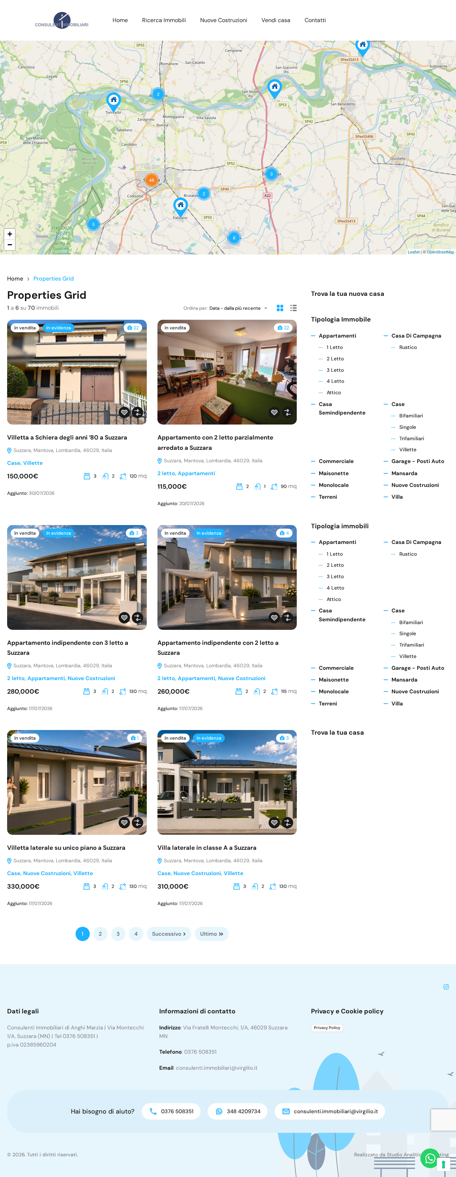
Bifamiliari (411, 415)
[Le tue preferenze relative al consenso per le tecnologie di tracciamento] (443, 1164)
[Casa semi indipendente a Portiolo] (274, 89)
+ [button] (9, 234)
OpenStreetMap (440, 252)
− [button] (9, 244)
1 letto (335, 347)
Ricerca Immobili (164, 20)
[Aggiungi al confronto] (137, 412)
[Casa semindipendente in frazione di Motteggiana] (113, 102)
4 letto (335, 381)
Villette (33, 463)
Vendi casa (275, 20)
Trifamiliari (411, 438)
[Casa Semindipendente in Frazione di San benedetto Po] (362, 47)
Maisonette (334, 473)
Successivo (166, 933)
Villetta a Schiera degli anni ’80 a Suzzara (67, 437)
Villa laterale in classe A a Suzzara (206, 848)
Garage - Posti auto (418, 461)
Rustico (408, 347)
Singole (407, 427)
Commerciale (336, 461)
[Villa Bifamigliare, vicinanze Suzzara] (180, 207)
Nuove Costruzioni (223, 20)
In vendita (25, 328)
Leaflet (414, 252)
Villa (397, 496)
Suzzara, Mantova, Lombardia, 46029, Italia (62, 450)
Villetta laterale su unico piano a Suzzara (66, 848)
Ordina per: (195, 308)
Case (13, 463)
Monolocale (334, 485)
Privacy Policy (327, 1027)
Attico (334, 392)
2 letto (166, 473)
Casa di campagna (416, 335)
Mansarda (405, 473)
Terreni (328, 496)
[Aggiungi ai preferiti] (124, 412)
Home (120, 20)
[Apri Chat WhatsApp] (430, 1158)
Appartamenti (196, 473)
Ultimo (208, 933)
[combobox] (240, 308)
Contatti (315, 20)
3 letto (335, 370)
